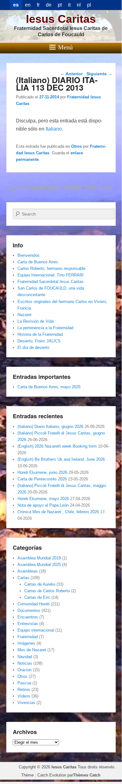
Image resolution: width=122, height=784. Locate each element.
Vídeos (23, 696)
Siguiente (99, 73)
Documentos (28, 610)
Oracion (24, 669)
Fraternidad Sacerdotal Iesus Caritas (50, 281)
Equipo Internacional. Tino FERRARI (50, 275)
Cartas (23, 577)
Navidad (24, 656)
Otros (76, 146)
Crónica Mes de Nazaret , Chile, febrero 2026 (58, 511)
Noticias (24, 663)
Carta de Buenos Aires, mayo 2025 (49, 387)
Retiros (23, 689)
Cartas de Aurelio (39, 584)
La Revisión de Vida (35, 321)
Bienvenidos (28, 255)
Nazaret (24, 314)
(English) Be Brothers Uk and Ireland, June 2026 (61, 459)
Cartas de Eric (37, 597)
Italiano (54, 128)
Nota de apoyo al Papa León (43, 505)
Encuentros (27, 617)
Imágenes (26, 643)
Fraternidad (27, 636)
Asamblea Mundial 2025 (39, 564)
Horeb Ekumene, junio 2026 (42, 472)
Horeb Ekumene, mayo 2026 (43, 498)
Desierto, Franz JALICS (39, 341)
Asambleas (27, 571)
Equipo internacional (35, 630)
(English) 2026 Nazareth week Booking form (57, 446)
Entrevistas (27, 623)
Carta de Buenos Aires (37, 262)
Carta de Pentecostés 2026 (42, 479)
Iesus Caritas (61, 18)
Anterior (71, 73)
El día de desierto (33, 347)
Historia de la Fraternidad (40, 334)
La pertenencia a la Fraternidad (45, 327)
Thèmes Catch (86, 775)
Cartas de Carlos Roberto (47, 590)
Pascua (24, 683)
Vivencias (26, 702)
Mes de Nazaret (31, 650)
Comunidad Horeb (33, 604)
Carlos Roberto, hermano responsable (51, 268)
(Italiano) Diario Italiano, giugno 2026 (50, 426)
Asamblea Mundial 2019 (39, 558)
